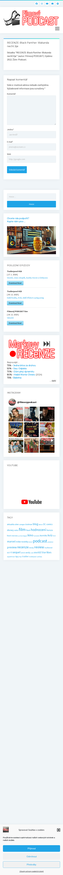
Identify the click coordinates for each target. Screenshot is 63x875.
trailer (25, 556)
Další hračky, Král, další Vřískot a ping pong (25, 297)
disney (10, 530)
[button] (58, 830)
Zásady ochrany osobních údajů (31, 871)
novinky (24, 541)
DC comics (48, 524)
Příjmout (32, 848)
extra (16, 530)
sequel (16, 552)
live (54, 536)
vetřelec (39, 557)
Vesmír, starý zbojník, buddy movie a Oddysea (27, 277)
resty (31, 547)
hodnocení (38, 530)
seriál (23, 553)
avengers (22, 524)
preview (12, 547)
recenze (23, 547)
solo (32, 553)
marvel (11, 541)
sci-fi (9, 552)
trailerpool (32, 557)
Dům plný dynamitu (24, 371)
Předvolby (31, 864)
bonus (41, 524)
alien (17, 524)
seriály (27, 552)
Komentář (11, 94)
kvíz (50, 535)
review (39, 547)
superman (11, 556)
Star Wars (46, 552)
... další (53, 380)
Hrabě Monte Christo (24, 374)
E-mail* (10, 141)
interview (14, 536)
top (20, 557)
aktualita (11, 524)
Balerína (17, 377)
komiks (43, 535)
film (22, 529)
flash (28, 530)
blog (35, 524)
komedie (36, 536)
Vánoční (10, 317)
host (9, 535)
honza (49, 530)
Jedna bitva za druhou (24, 365)
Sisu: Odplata (20, 368)
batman (29, 524)
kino (30, 535)
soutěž (37, 552)
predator (50, 542)
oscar (31, 542)
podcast (40, 541)
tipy (17, 556)
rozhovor (49, 547)
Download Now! (15, 283)
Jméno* (10, 129)
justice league (22, 536)
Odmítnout (32, 856)
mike (18, 541)
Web (9, 154)
